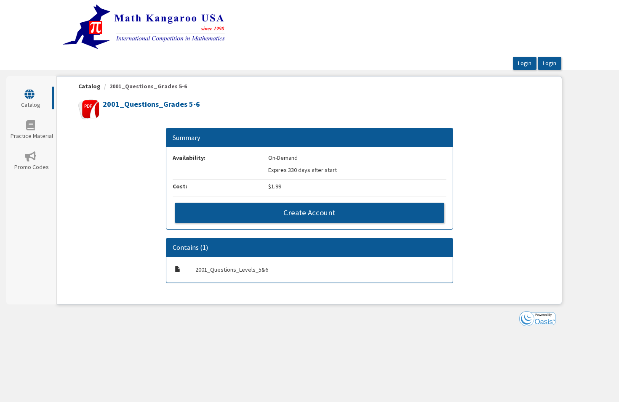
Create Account (309, 212)
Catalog (89, 86)
